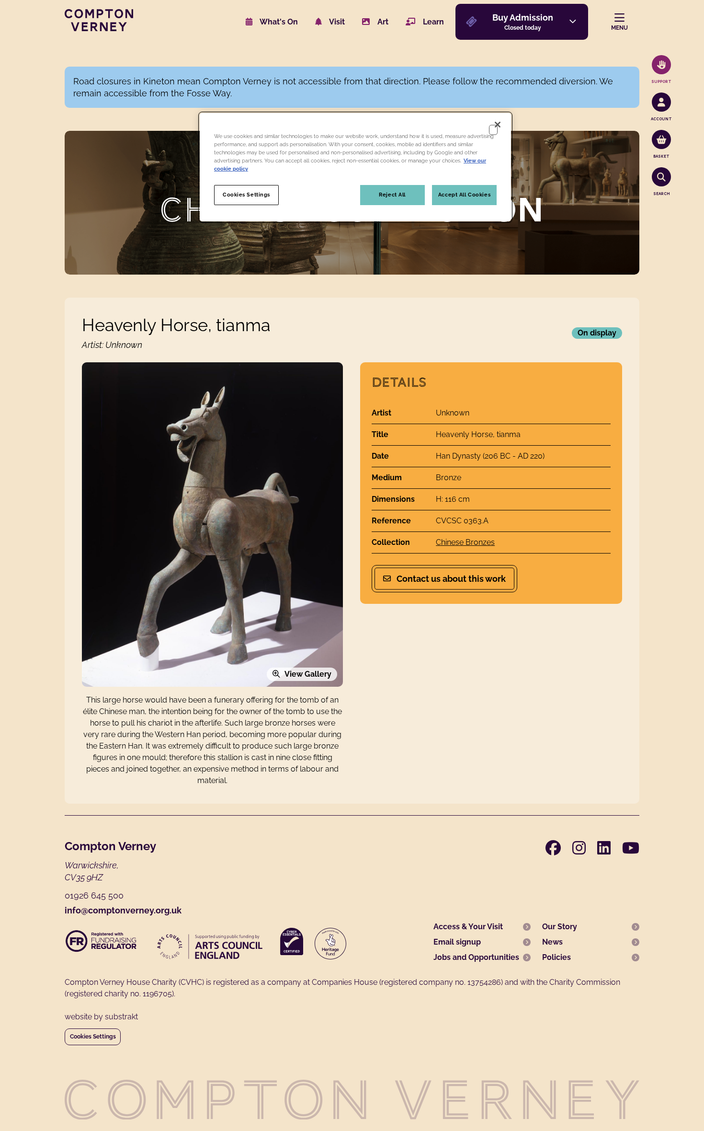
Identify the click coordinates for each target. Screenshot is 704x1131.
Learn (432, 21)
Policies (556, 957)
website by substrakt (101, 1016)
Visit (336, 21)
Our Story (559, 926)
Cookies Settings (93, 1036)
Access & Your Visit (468, 926)
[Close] (497, 124)
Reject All (392, 194)
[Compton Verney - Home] (99, 28)
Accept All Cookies (464, 194)
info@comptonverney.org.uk (123, 910)
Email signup (457, 941)
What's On (278, 21)
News (552, 941)
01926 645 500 (94, 895)
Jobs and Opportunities (476, 957)
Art (381, 21)
